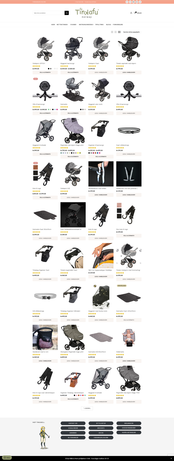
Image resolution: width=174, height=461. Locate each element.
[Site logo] (87, 13)
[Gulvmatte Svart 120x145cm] (128, 296)
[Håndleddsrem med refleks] (101, 174)
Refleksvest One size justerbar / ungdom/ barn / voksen (127, 189)
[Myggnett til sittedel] (45, 130)
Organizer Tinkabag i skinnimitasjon (72, 393)
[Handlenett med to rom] (45, 337)
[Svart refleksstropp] (128, 130)
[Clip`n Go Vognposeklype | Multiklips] (101, 255)
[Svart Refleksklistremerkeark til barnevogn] (73, 214)
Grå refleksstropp (38, 311)
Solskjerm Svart (93, 63)
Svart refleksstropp (122, 145)
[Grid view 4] (119, 32)
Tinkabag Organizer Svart (41, 270)
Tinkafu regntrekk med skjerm (126, 63)
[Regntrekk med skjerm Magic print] (73, 130)
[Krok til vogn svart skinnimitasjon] (45, 378)
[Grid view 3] (116, 32)
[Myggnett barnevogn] (73, 48)
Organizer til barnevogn (96, 145)
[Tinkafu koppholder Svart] (73, 255)
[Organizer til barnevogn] (101, 130)
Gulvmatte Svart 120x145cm (126, 311)
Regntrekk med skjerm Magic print (71, 145)
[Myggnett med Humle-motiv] (101, 296)
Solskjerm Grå (65, 188)
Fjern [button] (171, 458)
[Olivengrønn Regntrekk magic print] (73, 337)
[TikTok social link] (140, 2)
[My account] (131, 13)
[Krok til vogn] (45, 174)
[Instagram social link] (130, 2)
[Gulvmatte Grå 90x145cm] (101, 337)
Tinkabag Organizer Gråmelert (70, 311)
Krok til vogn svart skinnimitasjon (44, 393)
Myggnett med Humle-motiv (97, 311)
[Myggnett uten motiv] (101, 89)
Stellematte (120, 352)
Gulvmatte (63, 104)
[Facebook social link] (127, 2)
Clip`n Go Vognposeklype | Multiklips (100, 270)
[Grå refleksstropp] (45, 296)
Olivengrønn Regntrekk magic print (71, 352)
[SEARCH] (67, 13)
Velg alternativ (128, 320)
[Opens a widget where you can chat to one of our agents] (7, 458)
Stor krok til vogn (122, 229)
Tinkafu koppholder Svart (68, 270)
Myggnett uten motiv (95, 104)
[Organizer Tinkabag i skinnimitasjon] (73, 378)
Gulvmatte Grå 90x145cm (97, 352)
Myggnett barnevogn (67, 63)
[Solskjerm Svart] (101, 48)
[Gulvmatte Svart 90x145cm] (45, 214)
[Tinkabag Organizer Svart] (45, 255)
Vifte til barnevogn (39, 104)
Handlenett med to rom (40, 352)
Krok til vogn (37, 188)
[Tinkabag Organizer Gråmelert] (73, 296)
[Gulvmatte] (73, 89)
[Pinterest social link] (136, 2)
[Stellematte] (128, 337)
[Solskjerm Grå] (73, 174)
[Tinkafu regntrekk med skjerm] (128, 48)
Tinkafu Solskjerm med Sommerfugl (128, 270)
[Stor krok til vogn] (128, 214)
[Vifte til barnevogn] (45, 89)
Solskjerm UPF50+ (39, 63)
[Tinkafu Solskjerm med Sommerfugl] (128, 255)
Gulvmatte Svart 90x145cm (42, 229)
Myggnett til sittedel (39, 145)
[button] (128, 72)
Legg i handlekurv (101, 72)
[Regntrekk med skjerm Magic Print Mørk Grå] (128, 378)
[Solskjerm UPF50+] (45, 48)
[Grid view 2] (112, 32)
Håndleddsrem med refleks (97, 188)
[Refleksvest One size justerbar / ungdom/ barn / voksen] (128, 174)
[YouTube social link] (133, 2)
